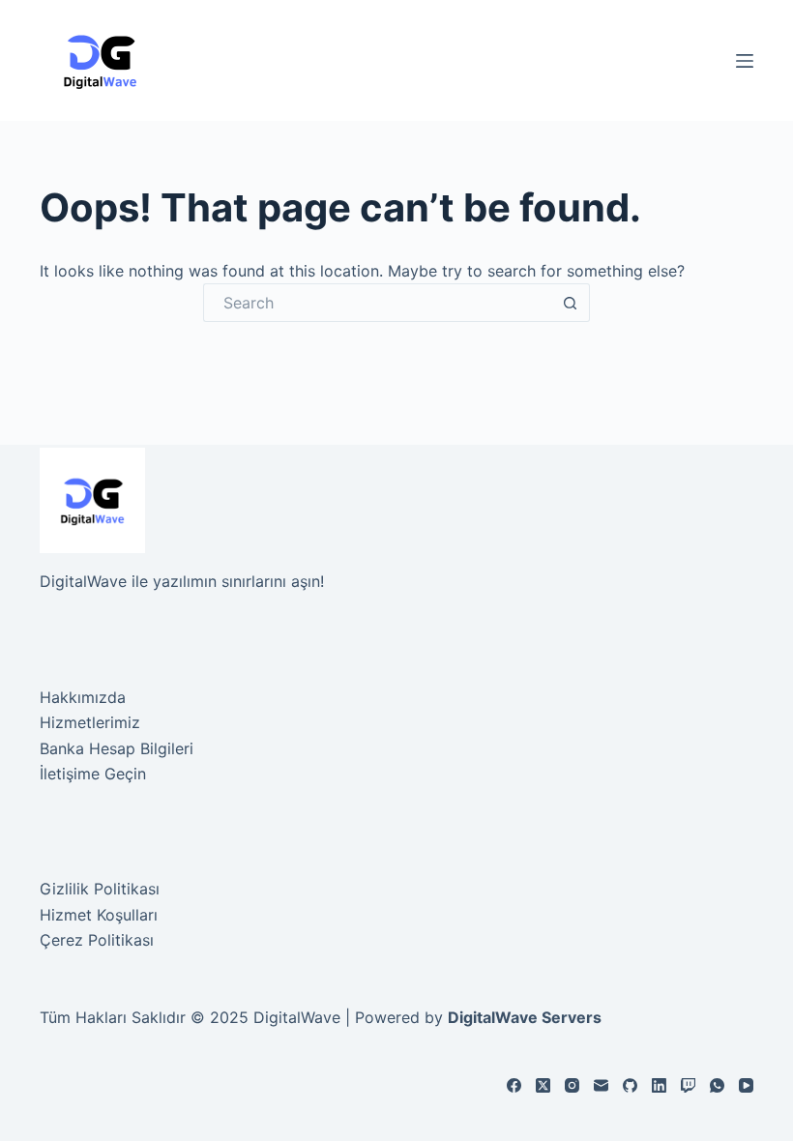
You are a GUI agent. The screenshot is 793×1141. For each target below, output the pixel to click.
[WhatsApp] (717, 1085)
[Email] (601, 1085)
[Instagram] (572, 1085)
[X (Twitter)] (543, 1085)
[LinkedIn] (659, 1085)
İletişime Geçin (93, 773)
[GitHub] (630, 1085)
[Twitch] (688, 1085)
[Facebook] (514, 1085)
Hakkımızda (83, 697)
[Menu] (744, 61)
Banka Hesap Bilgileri (116, 748)
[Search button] (570, 302)
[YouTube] (746, 1085)
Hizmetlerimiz (90, 722)
